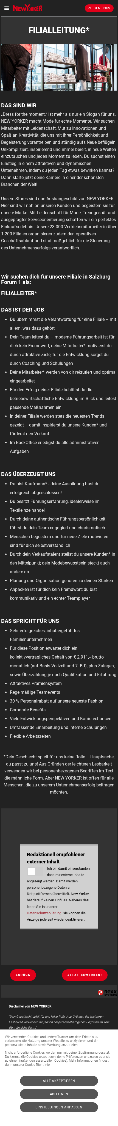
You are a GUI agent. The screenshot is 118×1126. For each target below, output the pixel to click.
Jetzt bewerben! (85, 975)
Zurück (23, 975)
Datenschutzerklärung (44, 913)
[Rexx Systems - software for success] (107, 993)
